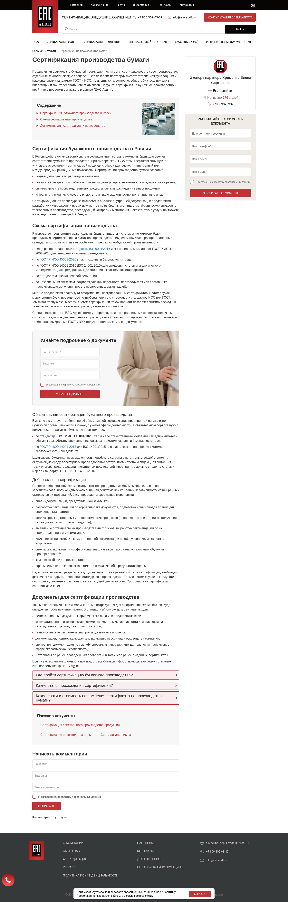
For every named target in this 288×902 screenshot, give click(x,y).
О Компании (73, 843)
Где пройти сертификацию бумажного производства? (84, 675)
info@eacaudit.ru (184, 17)
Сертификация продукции (102, 42)
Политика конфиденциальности (90, 875)
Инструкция (186, 5)
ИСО (37, 42)
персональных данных (87, 384)
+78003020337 (223, 104)
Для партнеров (149, 859)
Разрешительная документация (228, 42)
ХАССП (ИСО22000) (187, 42)
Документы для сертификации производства (72, 125)
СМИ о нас (71, 851)
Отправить (46, 806)
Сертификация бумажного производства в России (76, 113)
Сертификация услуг (61, 42)
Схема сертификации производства (66, 119)
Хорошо (200, 894)
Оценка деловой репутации (148, 42)
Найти (240, 29)
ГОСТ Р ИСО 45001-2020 (58, 259)
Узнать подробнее (70, 393)
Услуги (51, 51)
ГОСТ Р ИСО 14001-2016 (58, 446)
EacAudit (37, 51)
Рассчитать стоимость (220, 193)
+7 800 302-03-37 (150, 17)
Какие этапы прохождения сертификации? (74, 685)
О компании (75, 5)
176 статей (230, 97)
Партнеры (145, 843)
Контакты (165, 5)
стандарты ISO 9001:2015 (91, 249)
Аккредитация (99, 5)
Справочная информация (159, 867)
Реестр (121, 5)
